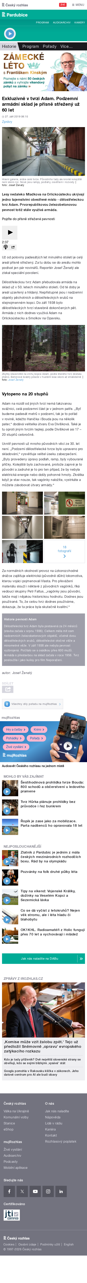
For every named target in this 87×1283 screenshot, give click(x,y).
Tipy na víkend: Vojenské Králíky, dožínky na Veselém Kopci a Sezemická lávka (48, 895)
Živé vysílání (14, 747)
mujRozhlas (11, 718)
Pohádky (12, 738)
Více (66, 46)
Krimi (37, 729)
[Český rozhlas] (15, 5)
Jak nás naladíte (57, 1111)
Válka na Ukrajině (16, 1111)
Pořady (49, 46)
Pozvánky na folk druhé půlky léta (49, 872)
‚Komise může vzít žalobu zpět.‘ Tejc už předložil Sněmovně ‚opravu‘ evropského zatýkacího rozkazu (42, 1046)
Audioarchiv (61, 22)
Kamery (79, 22)
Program (42, 22)
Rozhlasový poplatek (60, 1141)
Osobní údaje (27, 1244)
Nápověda (52, 1117)
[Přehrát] (9, 233)
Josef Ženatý (16, 379)
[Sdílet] (13, 247)
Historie (9, 46)
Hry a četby (14, 729)
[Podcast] (5, 247)
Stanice (9, 1123)
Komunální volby (16, 1117)
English (69, 1244)
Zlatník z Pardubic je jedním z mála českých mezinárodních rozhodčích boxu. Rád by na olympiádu (51, 856)
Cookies (8, 1244)
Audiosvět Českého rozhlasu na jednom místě (33, 766)
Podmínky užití (50, 1244)
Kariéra (50, 1129)
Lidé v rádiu (54, 1123)
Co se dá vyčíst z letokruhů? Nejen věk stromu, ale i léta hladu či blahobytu (50, 914)
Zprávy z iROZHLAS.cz (23, 979)
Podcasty (11, 1162)
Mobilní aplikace (16, 1168)
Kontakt (51, 1135)
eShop (8, 1129)
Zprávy (7, 122)
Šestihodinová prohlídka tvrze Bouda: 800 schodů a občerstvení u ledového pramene (53, 786)
